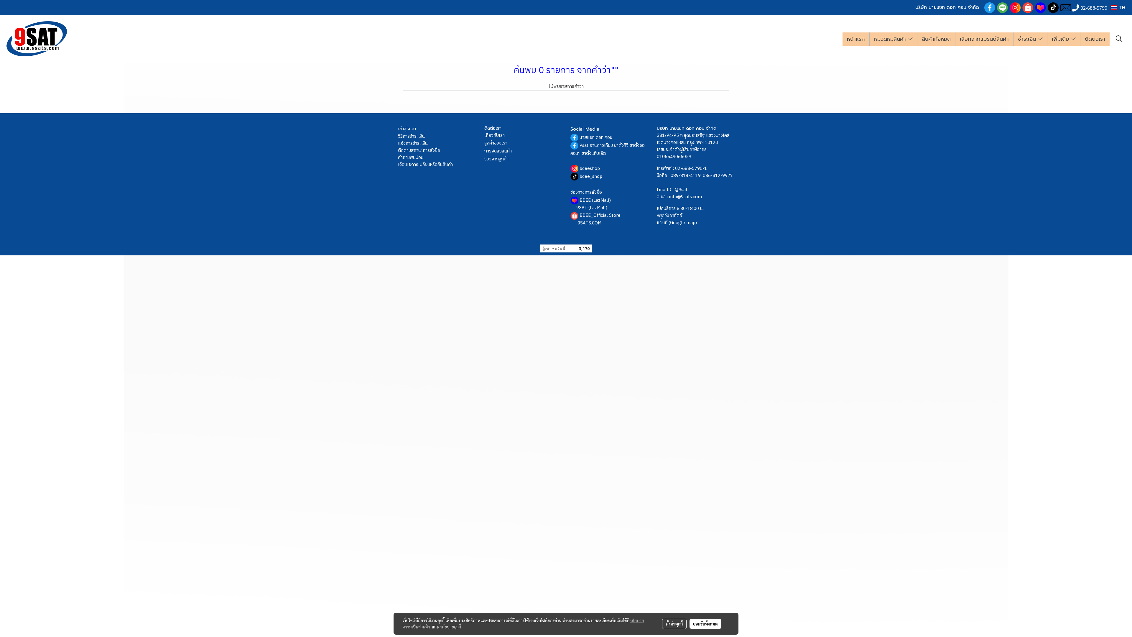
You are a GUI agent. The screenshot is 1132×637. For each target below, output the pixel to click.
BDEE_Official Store (600, 215)
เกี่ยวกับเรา (494, 135)
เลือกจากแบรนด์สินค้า (984, 39)
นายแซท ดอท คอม (596, 137)
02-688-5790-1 (691, 168)
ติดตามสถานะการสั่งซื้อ (419, 150)
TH (1121, 7)
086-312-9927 (718, 175)
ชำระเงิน (1028, 39)
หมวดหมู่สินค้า (891, 39)
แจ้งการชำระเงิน (413, 143)
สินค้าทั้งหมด (936, 39)
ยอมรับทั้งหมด (705, 623)
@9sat (681, 189)
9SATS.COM (589, 223)
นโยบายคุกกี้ (450, 626)
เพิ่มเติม (1061, 39)
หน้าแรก (856, 39)
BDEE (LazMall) (595, 200)
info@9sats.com (685, 197)
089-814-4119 (686, 175)
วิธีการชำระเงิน (411, 136)
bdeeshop (590, 168)
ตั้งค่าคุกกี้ (674, 623)
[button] (1119, 39)
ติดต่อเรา (1095, 39)
